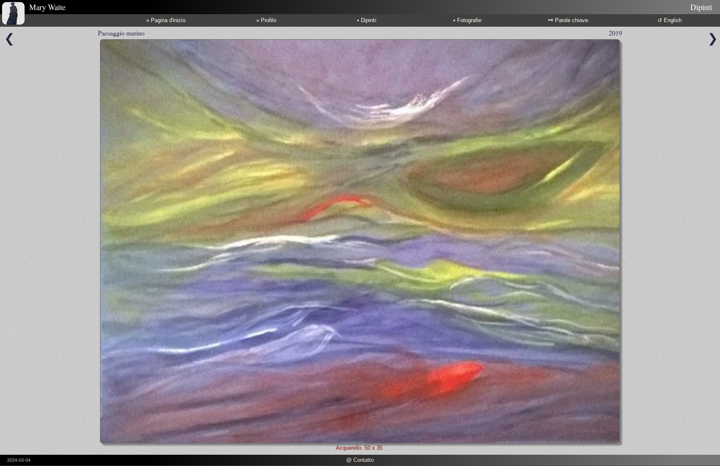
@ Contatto (360, 460)
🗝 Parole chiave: (569, 20)
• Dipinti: (367, 20)
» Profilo (266, 20)
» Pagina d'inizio (165, 20)
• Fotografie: (468, 20)
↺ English (670, 20)
